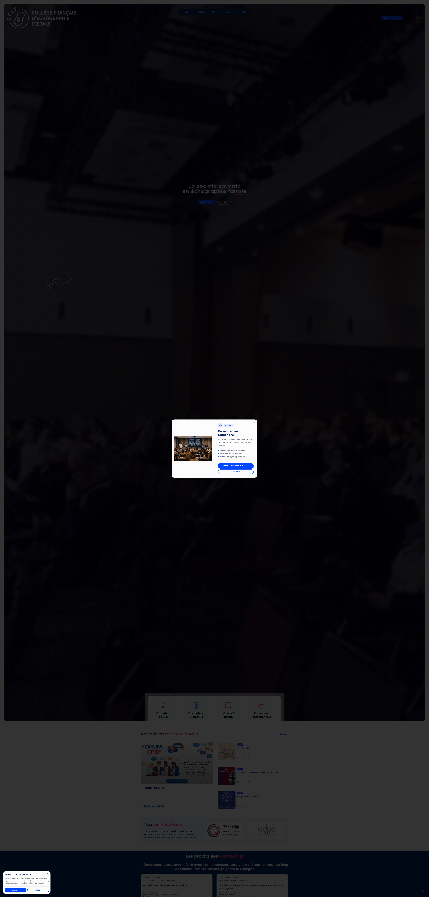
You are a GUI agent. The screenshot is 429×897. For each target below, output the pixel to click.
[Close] (255, 422)
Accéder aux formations (234, 466)
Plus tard (236, 472)
